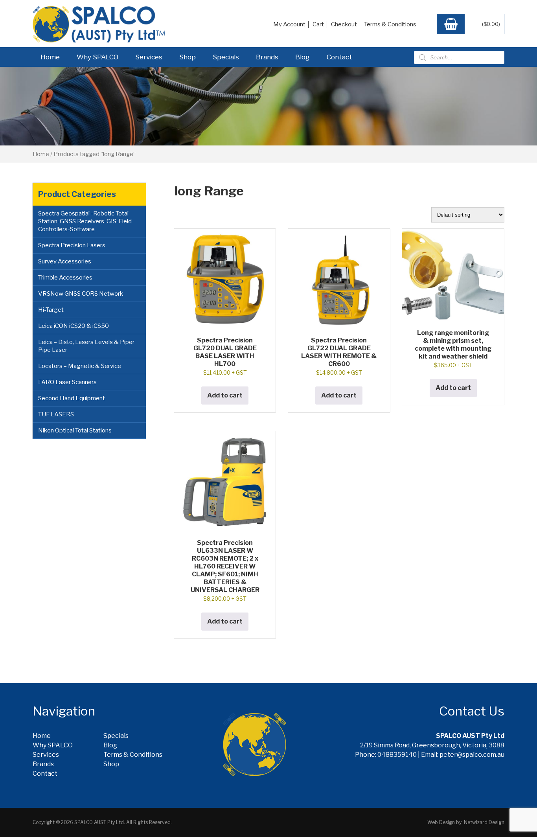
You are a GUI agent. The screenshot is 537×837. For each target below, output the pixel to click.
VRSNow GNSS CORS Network (80, 293)
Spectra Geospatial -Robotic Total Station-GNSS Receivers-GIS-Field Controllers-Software (85, 221)
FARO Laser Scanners (67, 382)
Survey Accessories (64, 261)
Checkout (344, 24)
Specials (226, 57)
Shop (187, 57)
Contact (339, 57)
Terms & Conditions (390, 24)
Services (148, 57)
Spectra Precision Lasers (71, 245)
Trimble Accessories (65, 277)
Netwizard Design (484, 822)
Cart (318, 24)
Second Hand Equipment (71, 398)
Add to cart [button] (225, 395)
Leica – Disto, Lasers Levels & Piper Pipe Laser (86, 345)
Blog (302, 57)
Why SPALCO (97, 57)
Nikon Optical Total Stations (75, 430)
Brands (267, 57)
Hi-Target (51, 309)
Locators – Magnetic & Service (79, 366)
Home (50, 57)
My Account (289, 24)
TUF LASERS (56, 414)
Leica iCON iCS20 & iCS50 (73, 325)
